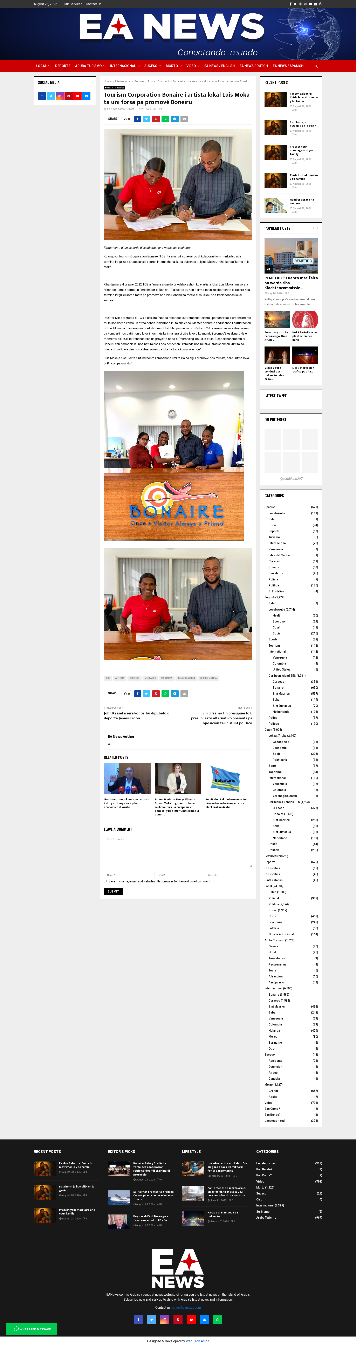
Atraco (273, 1072)
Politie (273, 844)
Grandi (273, 1090)
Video (191, 66)
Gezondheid (281, 741)
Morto (172, 66)
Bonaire (109, 88)
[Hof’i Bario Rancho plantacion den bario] (305, 319)
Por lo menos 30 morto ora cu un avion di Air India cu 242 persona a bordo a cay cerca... (227, 1192)
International (277, 651)
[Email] (204, 1319)
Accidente (275, 1060)
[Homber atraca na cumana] (276, 205)
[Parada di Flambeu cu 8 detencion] (193, 1218)
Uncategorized (275, 1120)
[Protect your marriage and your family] (276, 152)
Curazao (274, 561)
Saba (276, 699)
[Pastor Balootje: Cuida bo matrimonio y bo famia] (276, 99)
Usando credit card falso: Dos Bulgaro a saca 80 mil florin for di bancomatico (227, 1167)
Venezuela (276, 549)
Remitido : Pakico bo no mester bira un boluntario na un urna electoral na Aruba (226, 803)
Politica (274, 904)
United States (281, 669)
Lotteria (274, 928)
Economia (275, 922)
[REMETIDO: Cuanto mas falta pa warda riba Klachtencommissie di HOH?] (291, 256)
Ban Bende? (273, 1114)
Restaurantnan (278, 964)
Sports (273, 639)
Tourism (274, 645)
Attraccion (276, 976)
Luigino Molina (208, 678)
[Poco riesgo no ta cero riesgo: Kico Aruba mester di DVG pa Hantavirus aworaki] (277, 319)
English (270, 597)
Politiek (274, 850)
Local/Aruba (277, 513)
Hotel (272, 952)
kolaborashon (186, 678)
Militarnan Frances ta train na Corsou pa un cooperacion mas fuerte (153, 1195)
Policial (274, 898)
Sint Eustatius (282, 705)
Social (273, 525)
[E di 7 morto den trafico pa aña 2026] (305, 355)
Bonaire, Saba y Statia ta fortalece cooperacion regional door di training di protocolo (151, 1169)
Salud (272, 519)
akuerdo (134, 678)
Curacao (278, 681)
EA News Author (116, 109)
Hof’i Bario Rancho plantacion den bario (304, 336)
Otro (272, 1048)
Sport (272, 765)
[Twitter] (151, 1319)
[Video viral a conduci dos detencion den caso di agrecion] (277, 355)
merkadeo (150, 678)
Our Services (73, 4)
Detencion (275, 1066)
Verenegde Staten (285, 795)
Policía (273, 579)
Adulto (273, 1096)
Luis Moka (166, 678)
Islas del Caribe (279, 555)
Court (276, 627)
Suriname (275, 1042)
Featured (119, 88)
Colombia (279, 663)
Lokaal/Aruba (278, 735)
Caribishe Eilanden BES (284, 802)
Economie (280, 747)
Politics (274, 723)
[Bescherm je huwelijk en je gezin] (276, 127)
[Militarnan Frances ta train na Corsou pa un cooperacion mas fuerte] (119, 1197)
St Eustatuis (272, 868)
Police (273, 717)
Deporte (62, 66)
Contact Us (94, 4)
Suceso (150, 66)
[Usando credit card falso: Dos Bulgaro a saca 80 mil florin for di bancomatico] (193, 1169)
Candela (274, 1078)
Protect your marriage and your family (302, 150)
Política (274, 585)
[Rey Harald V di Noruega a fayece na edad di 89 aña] (119, 1221)
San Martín (276, 573)
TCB (108, 678)
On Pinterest (276, 419)
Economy (279, 621)
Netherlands (281, 711)
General (274, 946)
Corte (272, 916)
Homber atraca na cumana (302, 201)
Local (41, 66)
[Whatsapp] (217, 1319)
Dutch (268, 729)
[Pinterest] (178, 1319)
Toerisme (275, 772)
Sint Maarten (281, 693)
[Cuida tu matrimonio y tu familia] (276, 180)
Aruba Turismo (88, 66)
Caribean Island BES (282, 675)
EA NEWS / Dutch (254, 66)
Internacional (123, 66)
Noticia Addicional (281, 934)
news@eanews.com (186, 1308)
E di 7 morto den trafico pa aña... (303, 369)
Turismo (274, 537)
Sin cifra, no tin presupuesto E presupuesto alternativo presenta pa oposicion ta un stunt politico (221, 718)
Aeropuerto (276, 982)
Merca (273, 1036)
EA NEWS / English (219, 66)
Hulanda (274, 1030)
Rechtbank (280, 759)
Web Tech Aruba (197, 1341)
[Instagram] (164, 1319)
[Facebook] (138, 1319)
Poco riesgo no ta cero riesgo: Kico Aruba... (276, 336)
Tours (272, 970)
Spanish (270, 507)
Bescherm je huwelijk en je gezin (303, 124)
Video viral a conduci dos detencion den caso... (274, 373)
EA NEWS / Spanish (288, 66)
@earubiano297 (291, 479)
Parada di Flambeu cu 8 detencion (222, 1214)
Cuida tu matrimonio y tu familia (304, 177)
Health (277, 615)
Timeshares (277, 958)
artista (119, 678)
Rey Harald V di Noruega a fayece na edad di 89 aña (150, 1218)
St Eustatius (276, 591)
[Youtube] (191, 1319)
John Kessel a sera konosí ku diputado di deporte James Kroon (137, 715)
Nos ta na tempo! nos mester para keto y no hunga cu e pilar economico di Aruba (127, 803)
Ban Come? (272, 1108)
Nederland (280, 838)
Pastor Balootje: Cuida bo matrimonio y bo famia (304, 97)
